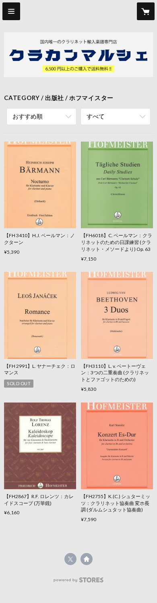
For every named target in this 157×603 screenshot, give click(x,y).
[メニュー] (11, 11)
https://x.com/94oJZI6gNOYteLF (70, 559)
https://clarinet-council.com (87, 559)
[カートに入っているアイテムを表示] (146, 11)
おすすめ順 (27, 116)
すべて (96, 116)
